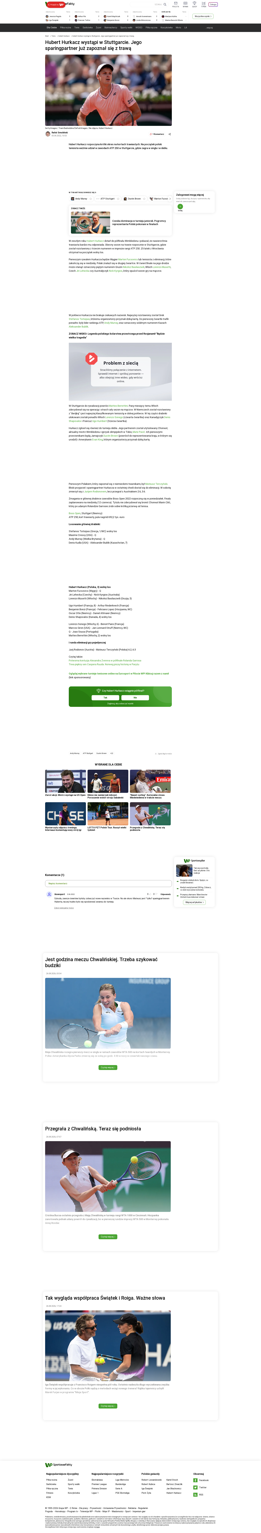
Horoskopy (60, 1511)
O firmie (73, 1508)
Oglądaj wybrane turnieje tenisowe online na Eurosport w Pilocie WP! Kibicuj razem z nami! (119, 673)
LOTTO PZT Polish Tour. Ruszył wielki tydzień (107, 828)
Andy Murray (111, 322)
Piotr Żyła (146, 1493)
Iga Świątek (147, 1488)
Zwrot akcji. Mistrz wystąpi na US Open (65, 795)
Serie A (118, 1488)
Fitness (49, 1493)
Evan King (97, 439)
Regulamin (143, 1508)
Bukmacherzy (110, 27)
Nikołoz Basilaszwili (133, 267)
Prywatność (95, 1508)
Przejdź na (54, 5)
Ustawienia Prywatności (114, 1508)
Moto (178, 27)
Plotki (97, 1511)
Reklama (132, 1508)
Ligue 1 (95, 1493)
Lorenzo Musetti (162, 267)
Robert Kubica (148, 1484)
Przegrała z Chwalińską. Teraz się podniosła (147, 828)
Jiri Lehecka (82, 270)
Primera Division (99, 1488)
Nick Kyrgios (115, 270)
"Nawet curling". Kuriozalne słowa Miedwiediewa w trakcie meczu (147, 796)
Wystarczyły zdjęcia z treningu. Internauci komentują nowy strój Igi (63, 828)
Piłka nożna (65, 27)
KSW (48, 1497)
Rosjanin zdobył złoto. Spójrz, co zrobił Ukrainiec (194, 881)
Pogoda (49, 1511)
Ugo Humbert (99, 421)
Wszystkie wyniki (202, 16)
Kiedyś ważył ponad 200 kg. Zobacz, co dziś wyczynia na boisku (195, 888)
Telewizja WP (86, 1511)
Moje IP (106, 1511)
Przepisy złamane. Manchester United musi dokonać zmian (193, 896)
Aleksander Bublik (78, 326)
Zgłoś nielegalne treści (64, 908)
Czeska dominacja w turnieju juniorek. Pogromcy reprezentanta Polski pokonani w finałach (139, 222)
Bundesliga (120, 1484)
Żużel (98, 27)
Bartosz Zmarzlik (174, 1484)
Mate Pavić (139, 431)
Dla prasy (83, 1508)
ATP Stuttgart (88, 753)
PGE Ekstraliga (122, 1493)
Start (47, 36)
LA (185, 27)
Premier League (99, 1484)
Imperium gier (139, 1511)
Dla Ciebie (52, 27)
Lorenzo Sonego (114, 417)
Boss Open (75, 513)
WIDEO (139, 27)
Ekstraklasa (97, 1480)
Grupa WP (63, 1508)
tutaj (98, 1527)
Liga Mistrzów (122, 1480)
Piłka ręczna (151, 27)
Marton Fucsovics (128, 259)
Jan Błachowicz (173, 1488)
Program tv (72, 1511)
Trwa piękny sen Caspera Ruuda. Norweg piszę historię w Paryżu (104, 664)
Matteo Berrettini (118, 405)
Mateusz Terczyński (156, 483)
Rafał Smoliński (60, 132)
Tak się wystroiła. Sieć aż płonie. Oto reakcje (202, 870)
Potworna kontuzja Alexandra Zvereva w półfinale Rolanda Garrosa (105, 660)
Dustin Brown (110, 435)
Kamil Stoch (172, 1480)
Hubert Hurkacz (64, 36)
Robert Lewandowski (152, 1480)
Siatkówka (88, 27)
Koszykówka (167, 27)
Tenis (76, 27)
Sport (128, 1511)
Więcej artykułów (193, 902)
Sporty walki (126, 27)
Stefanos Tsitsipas (79, 319)
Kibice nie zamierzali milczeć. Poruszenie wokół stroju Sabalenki (105, 796)
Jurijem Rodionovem (95, 491)
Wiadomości (117, 1511)
